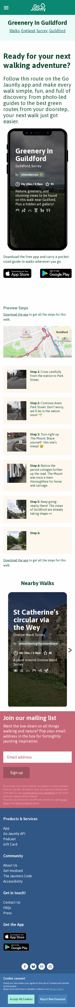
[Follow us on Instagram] (50, 966)
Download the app (15, 314)
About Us (10, 865)
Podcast (9, 839)
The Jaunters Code (17, 876)
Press (7, 913)
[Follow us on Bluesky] (33, 966)
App (6, 828)
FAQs (7, 908)
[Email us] (41, 966)
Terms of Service (24, 803)
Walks (14, 30)
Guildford (57, 30)
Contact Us (11, 902)
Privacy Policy (57, 989)
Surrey (42, 30)
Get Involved (13, 871)
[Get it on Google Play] (56, 273)
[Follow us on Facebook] (25, 966)
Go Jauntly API (14, 834)
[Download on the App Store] (17, 273)
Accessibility (13, 881)
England (28, 30)
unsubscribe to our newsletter (38, 793)
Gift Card (10, 844)
